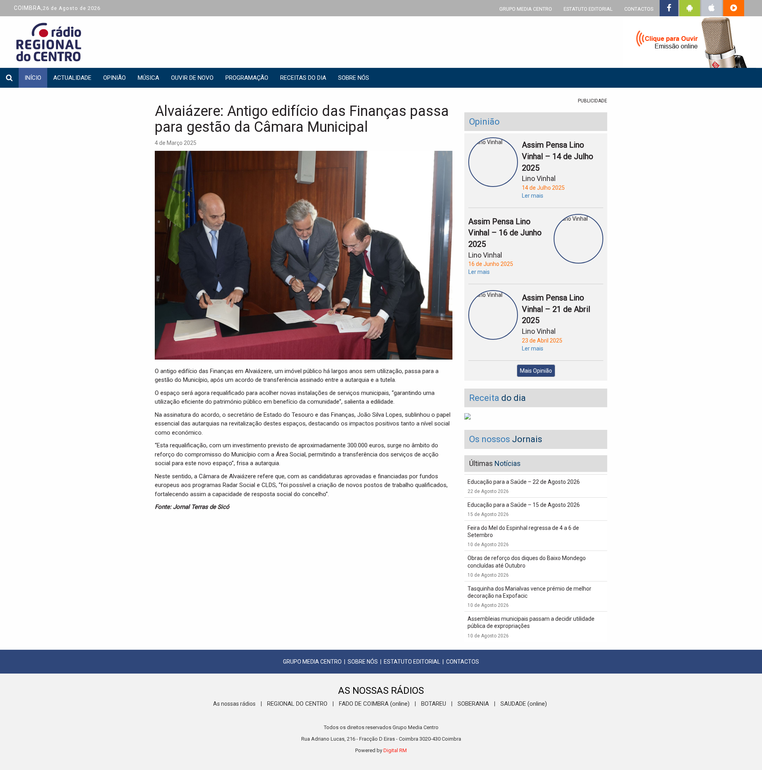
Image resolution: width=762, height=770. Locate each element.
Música (148, 77)
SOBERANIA (473, 703)
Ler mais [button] (532, 195)
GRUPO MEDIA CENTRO (525, 9)
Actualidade (72, 77)
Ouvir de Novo (192, 77)
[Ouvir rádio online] (686, 43)
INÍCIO (33, 77)
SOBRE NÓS (363, 661)
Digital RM (395, 750)
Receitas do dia (303, 77)
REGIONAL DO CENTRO (297, 703)
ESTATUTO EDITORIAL (588, 9)
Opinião (114, 77)
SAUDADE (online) (523, 703)
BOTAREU (433, 703)
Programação (246, 77)
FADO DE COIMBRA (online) (374, 703)
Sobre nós (353, 77)
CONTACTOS (638, 9)
